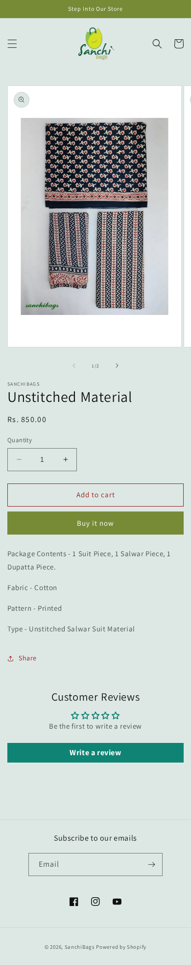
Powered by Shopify (121, 946)
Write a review (95, 752)
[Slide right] (117, 365)
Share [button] (28, 657)
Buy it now (95, 523)
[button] (12, 44)
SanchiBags (80, 946)
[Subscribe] (151, 864)
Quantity (19, 440)
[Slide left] (74, 365)
